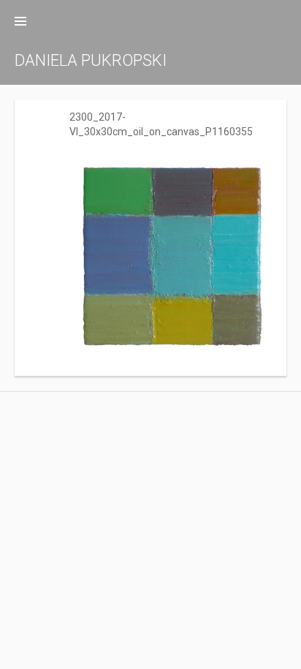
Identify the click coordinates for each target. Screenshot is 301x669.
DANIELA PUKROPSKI (91, 60)
